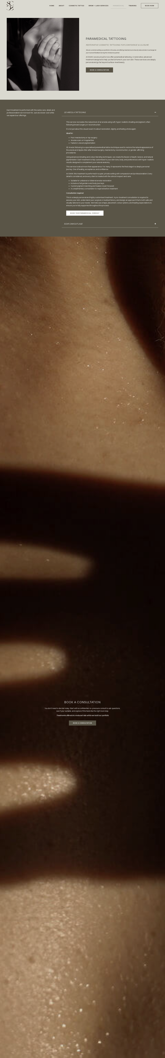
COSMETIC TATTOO (76, 5)
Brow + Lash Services (98, 5)
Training (132, 5)
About (61, 5)
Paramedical (118, 5)
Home (51, 5)
